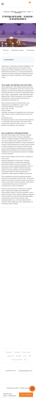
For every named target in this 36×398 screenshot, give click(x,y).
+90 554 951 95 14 (11, 370)
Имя (5, 275)
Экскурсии (6, 11)
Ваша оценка (8, 255)
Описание (5, 50)
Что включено (30, 50)
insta (15, 379)
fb (8, 379)
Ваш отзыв (7, 258)
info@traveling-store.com (25, 370)
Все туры (32, 302)
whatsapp (21, 379)
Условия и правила (16, 359)
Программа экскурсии (17, 50)
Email (6, 277)
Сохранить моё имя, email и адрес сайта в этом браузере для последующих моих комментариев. (17, 279)
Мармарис (13, 11)
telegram (28, 379)
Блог (25, 359)
